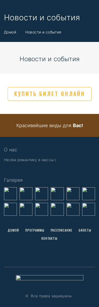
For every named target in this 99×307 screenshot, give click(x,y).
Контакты (49, 238)
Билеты (85, 230)
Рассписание (62, 230)
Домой (10, 32)
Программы (34, 230)
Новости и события (43, 32)
